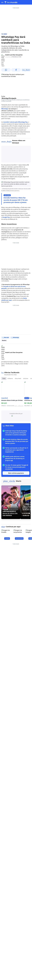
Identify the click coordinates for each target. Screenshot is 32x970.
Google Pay (6, 217)
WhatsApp (4, 109)
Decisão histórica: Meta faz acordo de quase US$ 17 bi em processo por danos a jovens (16, 200)
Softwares (10, 378)
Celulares (25, 378)
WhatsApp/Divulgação (9, 98)
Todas (3, 378)
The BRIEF (4, 34)
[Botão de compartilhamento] (6, 70)
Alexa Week (18, 378)
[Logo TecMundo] (11, 2)
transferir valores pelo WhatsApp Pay (15, 122)
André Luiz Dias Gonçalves (13, 55)
